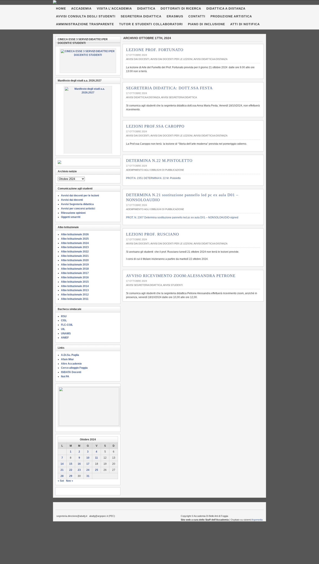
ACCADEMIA (81, 8)
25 (96, 469)
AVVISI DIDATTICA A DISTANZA (210, 59)
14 (62, 463)
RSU (64, 316)
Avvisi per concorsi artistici (78, 208)
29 (70, 476)
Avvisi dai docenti (137, 59)
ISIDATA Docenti (71, 372)
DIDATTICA (146, 8)
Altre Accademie (71, 363)
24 (87, 469)
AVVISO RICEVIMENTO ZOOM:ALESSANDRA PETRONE (180, 276)
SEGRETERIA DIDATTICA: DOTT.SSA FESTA (169, 88)
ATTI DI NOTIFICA (245, 24)
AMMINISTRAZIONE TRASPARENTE (85, 24)
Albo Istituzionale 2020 (75, 260)
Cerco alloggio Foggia (74, 367)
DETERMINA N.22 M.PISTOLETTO (159, 160)
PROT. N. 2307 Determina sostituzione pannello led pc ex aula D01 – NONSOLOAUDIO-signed (182, 217)
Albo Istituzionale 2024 (75, 243)
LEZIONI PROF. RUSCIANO (152, 234)
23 (79, 469)
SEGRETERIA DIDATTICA (141, 16)
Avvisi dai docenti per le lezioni (171, 59)
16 (79, 463)
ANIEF (65, 337)
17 (87, 463)
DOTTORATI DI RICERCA (181, 8)
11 (96, 457)
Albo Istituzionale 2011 (75, 298)
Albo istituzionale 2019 (75, 264)
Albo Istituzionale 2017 (75, 273)
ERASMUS (175, 16)
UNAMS (66, 333)
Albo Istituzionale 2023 (75, 247)
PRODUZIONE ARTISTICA (231, 16)
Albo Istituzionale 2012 (75, 294)
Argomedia (257, 519)
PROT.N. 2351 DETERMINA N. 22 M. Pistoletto (153, 178)
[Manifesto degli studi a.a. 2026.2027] (88, 119)
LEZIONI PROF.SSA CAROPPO (155, 126)
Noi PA (65, 376)
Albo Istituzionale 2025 (75, 238)
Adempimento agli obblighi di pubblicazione (155, 170)
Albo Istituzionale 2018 (75, 268)
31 (87, 476)
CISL (64, 320)
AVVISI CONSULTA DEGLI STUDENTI (85, 16)
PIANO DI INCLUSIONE (206, 24)
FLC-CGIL (67, 324)
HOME (61, 8)
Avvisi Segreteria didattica (179, 97)
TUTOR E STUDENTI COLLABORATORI (151, 24)
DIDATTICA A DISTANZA (225, 8)
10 (87, 457)
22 (70, 469)
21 (62, 469)
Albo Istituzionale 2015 (75, 281)
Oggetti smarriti (70, 217)
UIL (63, 329)
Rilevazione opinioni (73, 212)
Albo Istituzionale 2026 (75, 234)
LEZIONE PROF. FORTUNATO (154, 50)
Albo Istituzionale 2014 (75, 286)
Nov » (69, 480)
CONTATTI (196, 16)
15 (70, 463)
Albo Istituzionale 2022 (75, 251)
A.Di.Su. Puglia (70, 355)
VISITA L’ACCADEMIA (114, 8)
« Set (61, 480)
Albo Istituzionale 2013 (75, 290)
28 (62, 476)
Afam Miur (67, 359)
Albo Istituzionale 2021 (75, 255)
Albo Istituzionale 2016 (75, 277)
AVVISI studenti (173, 285)
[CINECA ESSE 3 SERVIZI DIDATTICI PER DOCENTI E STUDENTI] (88, 60)
